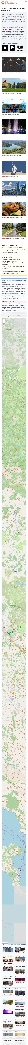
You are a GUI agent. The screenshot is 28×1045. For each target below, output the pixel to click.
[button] (14, 630)
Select (5, 953)
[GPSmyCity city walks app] (9, 2)
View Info (10, 953)
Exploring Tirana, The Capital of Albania (15, 238)
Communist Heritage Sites (13, 114)
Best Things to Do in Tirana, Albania (14, 197)
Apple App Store (19, 28)
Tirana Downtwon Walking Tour (14, 93)
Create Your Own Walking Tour (14, 73)
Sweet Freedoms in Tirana (12, 176)
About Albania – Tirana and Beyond (14, 155)
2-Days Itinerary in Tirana (12, 135)
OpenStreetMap (18, 944)
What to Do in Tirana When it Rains (14, 217)
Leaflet (12, 944)
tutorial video (15, 297)
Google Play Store (6, 29)
